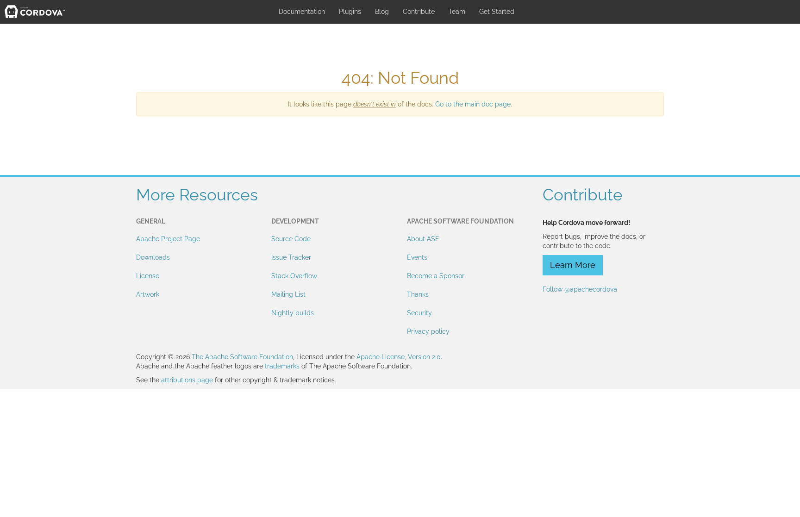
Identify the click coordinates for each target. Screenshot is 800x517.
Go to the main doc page (473, 104)
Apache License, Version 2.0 (398, 357)
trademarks (282, 366)
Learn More (572, 265)
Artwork (147, 294)
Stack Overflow (294, 276)
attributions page (187, 380)
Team (457, 11)
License (147, 276)
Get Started (496, 11)
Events (417, 257)
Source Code (291, 239)
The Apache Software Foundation (242, 357)
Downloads (153, 257)
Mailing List (288, 294)
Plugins (350, 11)
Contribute (419, 11)
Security (419, 313)
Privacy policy (428, 331)
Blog (382, 11)
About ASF (423, 239)
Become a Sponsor (435, 276)
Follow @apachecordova (580, 289)
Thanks (418, 294)
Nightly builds (292, 313)
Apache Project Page (168, 239)
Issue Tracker (291, 257)
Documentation (302, 11)
